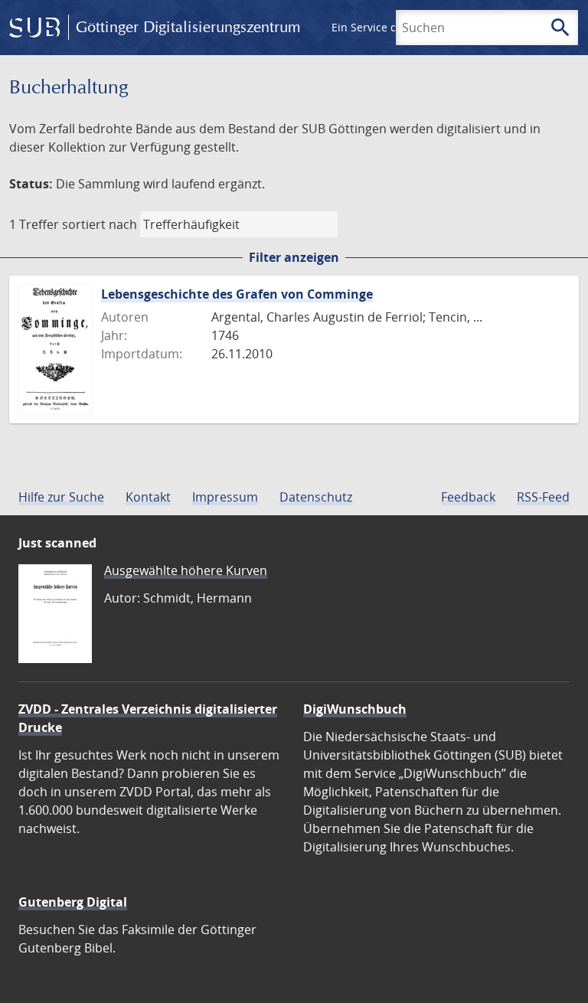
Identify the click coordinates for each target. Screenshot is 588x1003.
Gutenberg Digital (72, 902)
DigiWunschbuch (355, 709)
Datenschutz (315, 496)
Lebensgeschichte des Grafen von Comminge (237, 294)
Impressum (225, 496)
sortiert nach (99, 224)
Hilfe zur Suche (61, 496)
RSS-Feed (543, 496)
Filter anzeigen (294, 257)
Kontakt (148, 496)
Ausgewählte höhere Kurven (185, 570)
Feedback (468, 496)
